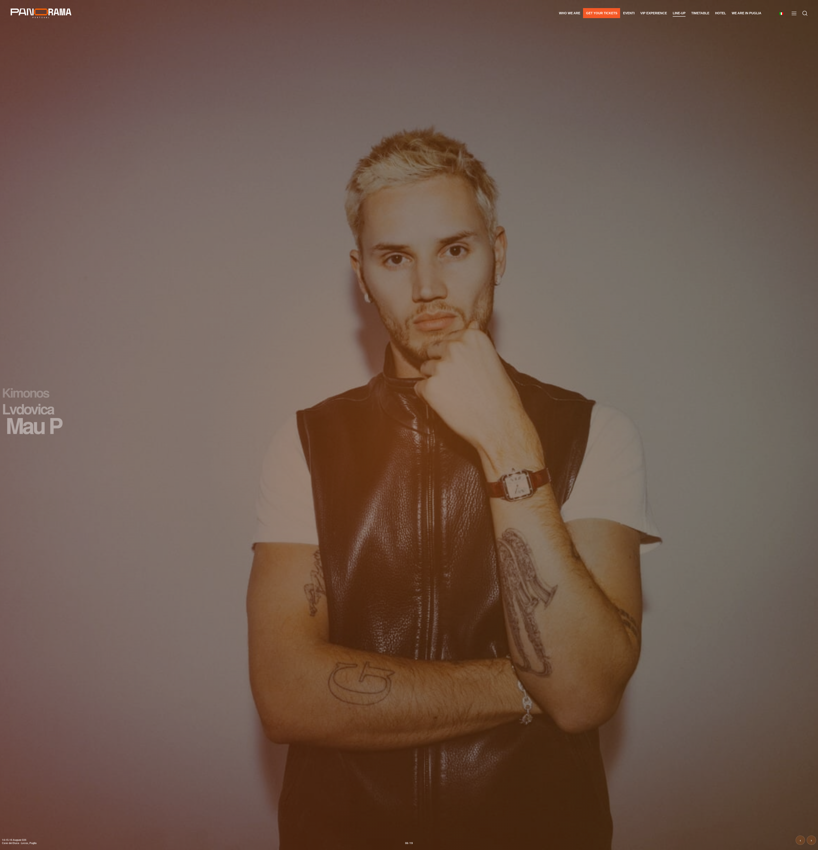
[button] (794, 13)
